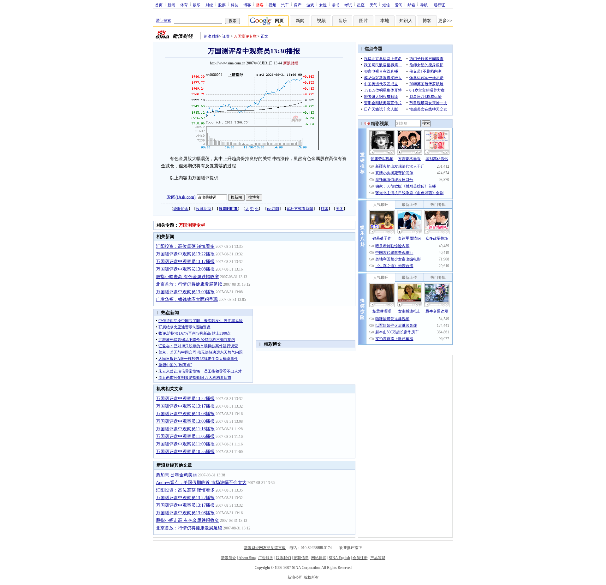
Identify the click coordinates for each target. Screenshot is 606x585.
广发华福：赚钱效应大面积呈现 (187, 299)
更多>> (445, 20)
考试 (348, 5)
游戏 (310, 5)
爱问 (398, 5)
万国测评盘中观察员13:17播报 (185, 261)
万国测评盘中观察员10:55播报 (185, 451)
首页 (159, 5)
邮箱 (411, 5)
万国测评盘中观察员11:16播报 (185, 429)
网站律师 (318, 558)
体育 (184, 5)
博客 (247, 5)
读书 (335, 5)
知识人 (406, 20)
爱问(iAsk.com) (181, 196)
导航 (424, 5)
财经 (209, 5)
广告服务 (265, 558)
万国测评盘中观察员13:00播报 (185, 292)
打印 (324, 208)
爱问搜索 (163, 20)
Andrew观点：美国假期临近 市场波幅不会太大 (201, 482)
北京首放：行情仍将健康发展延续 (189, 284)
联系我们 (283, 558)
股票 (222, 5)
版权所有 (311, 577)
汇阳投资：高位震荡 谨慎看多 (185, 246)
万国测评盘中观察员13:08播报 (185, 269)
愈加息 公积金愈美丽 (176, 475)
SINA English (339, 558)
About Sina (247, 558)
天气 (373, 5)
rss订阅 (273, 208)
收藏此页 (203, 208)
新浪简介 (228, 558)
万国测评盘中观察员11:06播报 (185, 436)
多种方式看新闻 (300, 208)
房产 (297, 5)
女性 (323, 5)
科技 (234, 5)
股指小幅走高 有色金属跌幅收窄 (187, 276)
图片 (363, 20)
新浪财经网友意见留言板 (265, 548)
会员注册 (360, 558)
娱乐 (196, 5)
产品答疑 (377, 558)
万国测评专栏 (245, 36)
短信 (386, 5)
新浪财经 (211, 36)
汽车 (285, 5)
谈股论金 (180, 208)
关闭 (339, 208)
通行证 (439, 5)
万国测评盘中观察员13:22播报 (185, 254)
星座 (361, 5)
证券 (226, 36)
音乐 (342, 20)
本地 (384, 20)
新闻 (171, 5)
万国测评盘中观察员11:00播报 (185, 444)
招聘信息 (301, 558)
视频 (272, 5)
